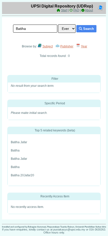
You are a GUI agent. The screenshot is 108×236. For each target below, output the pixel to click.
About (89, 10)
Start (64, 10)
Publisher (66, 46)
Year (84, 46)
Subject (47, 46)
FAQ (76, 10)
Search (88, 29)
